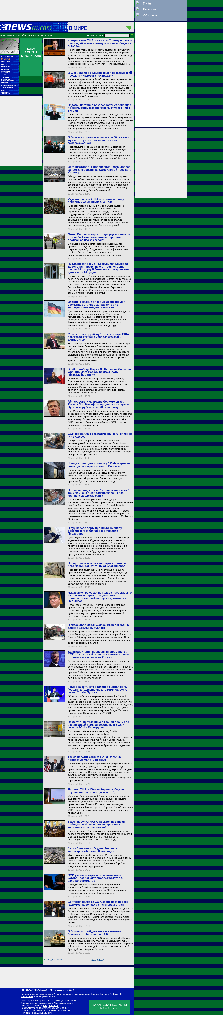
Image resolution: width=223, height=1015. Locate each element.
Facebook (149, 9)
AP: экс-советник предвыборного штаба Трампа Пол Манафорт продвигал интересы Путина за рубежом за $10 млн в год (99, 404)
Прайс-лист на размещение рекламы (57, 1000)
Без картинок (61, 1008)
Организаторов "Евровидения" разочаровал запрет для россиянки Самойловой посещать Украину (100, 169)
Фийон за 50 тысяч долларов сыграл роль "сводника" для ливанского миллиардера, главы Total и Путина (97, 689)
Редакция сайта (45, 1003)
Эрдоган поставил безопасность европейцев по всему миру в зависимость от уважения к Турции (99, 108)
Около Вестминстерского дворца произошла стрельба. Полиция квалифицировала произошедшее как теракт (99, 237)
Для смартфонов (45, 1008)
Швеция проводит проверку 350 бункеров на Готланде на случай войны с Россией (99, 465)
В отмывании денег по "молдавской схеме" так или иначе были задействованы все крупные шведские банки (98, 493)
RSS (45, 1005)
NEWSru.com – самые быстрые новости (40, 1010)
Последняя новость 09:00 (62, 990)
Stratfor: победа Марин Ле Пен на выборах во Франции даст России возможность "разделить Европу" (99, 372)
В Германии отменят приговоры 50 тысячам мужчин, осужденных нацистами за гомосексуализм (99, 140)
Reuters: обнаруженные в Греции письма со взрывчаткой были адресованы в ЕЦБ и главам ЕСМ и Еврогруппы (98, 724)
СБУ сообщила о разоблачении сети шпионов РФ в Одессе (100, 435)
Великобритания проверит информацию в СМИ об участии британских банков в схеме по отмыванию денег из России (98, 654)
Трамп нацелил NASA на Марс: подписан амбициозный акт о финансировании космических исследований (96, 824)
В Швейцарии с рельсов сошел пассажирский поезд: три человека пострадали (100, 74)
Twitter (147, 3)
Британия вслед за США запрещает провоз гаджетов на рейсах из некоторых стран (98, 903)
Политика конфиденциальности (37, 1013)
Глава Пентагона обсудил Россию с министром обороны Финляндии (93, 850)
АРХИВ (90, 35)
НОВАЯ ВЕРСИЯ (31, 52)
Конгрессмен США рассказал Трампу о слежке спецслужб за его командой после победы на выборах (100, 43)
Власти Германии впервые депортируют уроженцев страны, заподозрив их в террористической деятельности (96, 304)
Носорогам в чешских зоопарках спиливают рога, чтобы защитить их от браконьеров (99, 564)
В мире (78, 28)
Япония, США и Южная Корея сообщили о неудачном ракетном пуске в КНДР (97, 791)
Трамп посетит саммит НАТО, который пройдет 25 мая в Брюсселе (95, 758)
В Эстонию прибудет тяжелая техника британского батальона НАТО (94, 933)
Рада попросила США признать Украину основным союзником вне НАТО (96, 201)
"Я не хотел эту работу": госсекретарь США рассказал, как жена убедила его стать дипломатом (98, 337)
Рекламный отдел (64, 1003)
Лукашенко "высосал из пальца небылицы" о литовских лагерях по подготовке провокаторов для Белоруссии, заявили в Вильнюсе (100, 597)
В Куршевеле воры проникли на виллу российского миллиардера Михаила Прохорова (95, 531)
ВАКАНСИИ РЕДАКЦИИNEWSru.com (109, 1006)
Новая (32, 1008)
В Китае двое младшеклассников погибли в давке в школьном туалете (98, 626)
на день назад (54, 959)
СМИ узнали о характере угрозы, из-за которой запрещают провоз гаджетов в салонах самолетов (95, 878)
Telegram (53, 1005)
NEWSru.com (6, 35)
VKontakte (150, 15)
